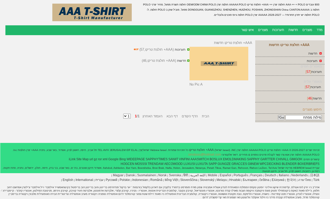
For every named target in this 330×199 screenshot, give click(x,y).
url (91, 159)
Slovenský (207, 179)
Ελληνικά (278, 179)
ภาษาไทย (304, 179)
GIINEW (253, 163)
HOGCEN (127, 163)
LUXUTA (202, 163)
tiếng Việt (171, 179)
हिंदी (185, 175)
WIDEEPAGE (136, 159)
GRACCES (239, 163)
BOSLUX (216, 159)
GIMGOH (296, 159)
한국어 (291, 179)
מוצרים (307, 30)
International (84, 179)
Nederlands (299, 175)
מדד (320, 30)
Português (241, 175)
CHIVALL (282, 159)
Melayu (222, 179)
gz (95, 159)
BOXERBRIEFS (308, 163)
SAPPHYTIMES (157, 159)
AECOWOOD (173, 163)
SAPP (213, 163)
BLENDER (289, 163)
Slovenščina (188, 179)
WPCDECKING (270, 163)
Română (156, 179)
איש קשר (247, 30)
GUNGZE (224, 163)
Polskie (125, 179)
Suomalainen (146, 175)
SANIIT (173, 159)
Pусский (111, 179)
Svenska (175, 175)
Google (113, 159)
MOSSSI (141, 163)
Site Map (82, 159)
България (250, 179)
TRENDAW (155, 163)
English (68, 179)
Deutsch (270, 175)
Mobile (212, 175)
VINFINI (184, 159)
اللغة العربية (197, 175)
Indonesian (140, 179)
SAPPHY (253, 159)
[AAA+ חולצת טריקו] (92, 22)
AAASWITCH (200, 159)
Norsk (162, 175)
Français (256, 175)
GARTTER (267, 159)
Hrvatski (235, 179)
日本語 (314, 175)
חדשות (293, 30)
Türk (316, 179)
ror (100, 159)
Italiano (284, 175)
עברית (99, 179)
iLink (72, 159)
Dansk (130, 175)
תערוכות (278, 30)
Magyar (118, 175)
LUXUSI (189, 163)
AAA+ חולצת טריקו (201, 149)
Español (225, 175)
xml (105, 159)
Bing (122, 159)
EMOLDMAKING (234, 159)
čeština (264, 179)
